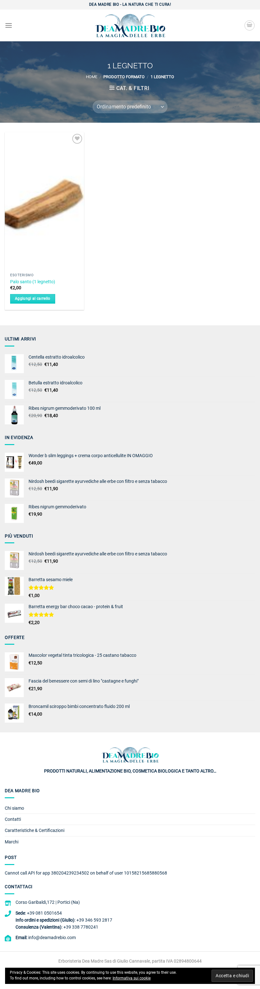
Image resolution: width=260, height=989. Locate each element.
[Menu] (8, 25)
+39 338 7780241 (80, 927)
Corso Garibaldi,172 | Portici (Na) (48, 902)
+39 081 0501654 (44, 913)
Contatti (13, 819)
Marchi (11, 841)
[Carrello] (249, 25)
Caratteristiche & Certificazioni (34, 830)
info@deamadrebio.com (52, 937)
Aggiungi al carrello (32, 298)
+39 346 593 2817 (94, 920)
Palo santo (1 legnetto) (32, 282)
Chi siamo (14, 808)
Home (91, 76)
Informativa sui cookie (132, 978)
